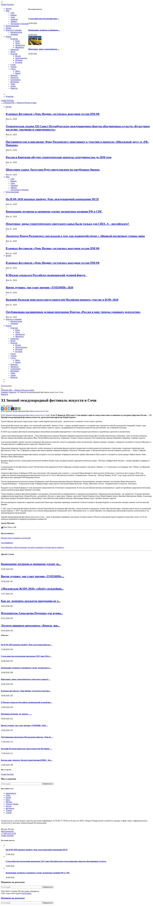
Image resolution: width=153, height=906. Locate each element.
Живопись (19, 47)
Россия (8, 9)
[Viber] (15, 408)
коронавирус (11, 793)
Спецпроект (15, 80)
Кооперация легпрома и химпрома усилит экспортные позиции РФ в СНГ (54, 211)
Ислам (18, 56)
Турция (9, 810)
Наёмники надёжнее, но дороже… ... (16, 714)
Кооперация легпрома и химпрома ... (44, 30)
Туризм (13, 67)
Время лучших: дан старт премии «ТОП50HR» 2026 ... (24, 725)
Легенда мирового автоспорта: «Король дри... (30, 625)
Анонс (13, 86)
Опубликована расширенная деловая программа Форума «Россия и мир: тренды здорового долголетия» (73, 312)
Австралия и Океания (19, 24)
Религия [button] (14, 343)
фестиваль (10, 808)
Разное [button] (8, 326)
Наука (13, 52)
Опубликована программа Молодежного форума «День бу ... (27, 737)
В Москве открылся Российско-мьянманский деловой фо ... (26, 702)
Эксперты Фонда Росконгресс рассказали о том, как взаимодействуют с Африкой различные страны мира (75, 236)
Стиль (13, 69)
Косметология (16, 32)
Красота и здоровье (14, 30)
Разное (8, 37)
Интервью (15, 82)
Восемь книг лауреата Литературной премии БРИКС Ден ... (27, 760)
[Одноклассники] (5, 408)
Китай (8, 798)
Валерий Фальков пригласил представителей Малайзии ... (26, 749)
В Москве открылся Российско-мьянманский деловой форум (46, 275)
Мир (7, 11)
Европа (13, 15)
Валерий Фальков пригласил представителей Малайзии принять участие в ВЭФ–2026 (62, 299)
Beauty (18, 73)
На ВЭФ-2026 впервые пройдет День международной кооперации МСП (52, 199)
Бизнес (8, 28)
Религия (14, 54)
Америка (14, 19)
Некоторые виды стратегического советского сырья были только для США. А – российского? (68, 223)
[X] (12, 408)
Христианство (21, 58)
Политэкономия (12, 26)
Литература (20, 45)
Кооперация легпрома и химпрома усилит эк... (31, 564)
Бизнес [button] (8, 256)
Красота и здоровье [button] (14, 319)
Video (13, 84)
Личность (14, 77)
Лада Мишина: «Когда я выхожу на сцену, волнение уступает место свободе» (32, 547)
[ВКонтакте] (2, 408)
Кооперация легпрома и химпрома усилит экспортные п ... (26, 668)
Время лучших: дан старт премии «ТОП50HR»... (32, 576)
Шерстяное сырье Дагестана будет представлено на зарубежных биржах (53, 169)
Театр (17, 43)
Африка (14, 21)
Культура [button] (14, 328)
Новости (14, 88)
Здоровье (14, 34)
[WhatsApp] (19, 408)
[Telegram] (9, 408)
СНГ (12, 13)
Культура (14, 39)
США (8, 795)
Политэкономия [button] (12, 192)
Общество (15, 49)
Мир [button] (7, 177)
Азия (13, 17)
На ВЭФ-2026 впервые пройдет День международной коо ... (26, 645)
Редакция (9, 96)
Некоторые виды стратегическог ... (43, 49)
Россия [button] (8, 107)
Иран (8, 800)
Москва (9, 802)
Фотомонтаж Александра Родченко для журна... (32, 613)
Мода (17, 71)
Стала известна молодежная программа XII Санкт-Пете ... (26, 656)
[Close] (2, 2)
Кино (17, 41)
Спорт (13, 65)
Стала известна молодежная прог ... (43, 19)
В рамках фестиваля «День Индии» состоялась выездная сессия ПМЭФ (53, 113)
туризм (8, 813)
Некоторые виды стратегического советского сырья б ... (25, 679)
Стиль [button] (13, 358)
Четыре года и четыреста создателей (16, 538)
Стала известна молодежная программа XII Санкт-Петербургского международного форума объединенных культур (56, 861)
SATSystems (26, 893)
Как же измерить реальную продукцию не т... (30, 601)
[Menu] (2, 103)
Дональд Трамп (12, 804)
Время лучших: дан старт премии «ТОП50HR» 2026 (39, 287)
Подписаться (6, 386)
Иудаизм (18, 60)
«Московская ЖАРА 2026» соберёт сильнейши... (32, 588)
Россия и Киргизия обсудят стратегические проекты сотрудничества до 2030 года (58, 157)
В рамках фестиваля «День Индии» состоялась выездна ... (26, 691)
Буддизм (18, 62)
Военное (14, 75)
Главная (4, 392)
